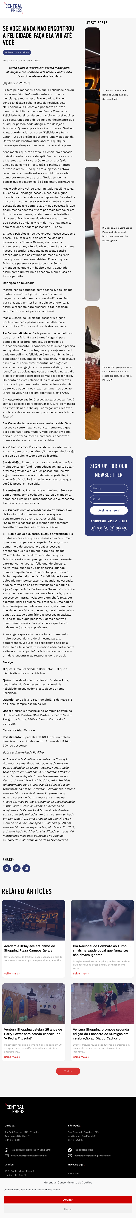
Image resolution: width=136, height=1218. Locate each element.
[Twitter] (106, 528)
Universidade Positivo (17, 52)
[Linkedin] (112, 528)
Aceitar (68, 1199)
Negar (68, 1209)
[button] (7, 868)
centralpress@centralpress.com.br (29, 1155)
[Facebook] (93, 528)
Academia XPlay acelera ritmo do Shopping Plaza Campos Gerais (115, 94)
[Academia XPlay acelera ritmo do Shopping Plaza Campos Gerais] (92, 94)
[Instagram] (99, 528)
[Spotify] (124, 528)
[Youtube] (118, 528)
